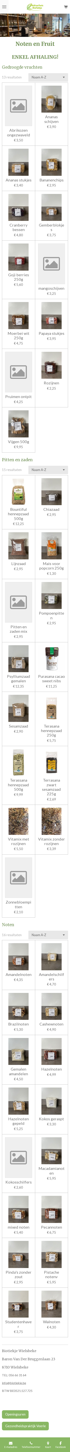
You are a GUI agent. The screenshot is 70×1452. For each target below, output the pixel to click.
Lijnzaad (18, 563)
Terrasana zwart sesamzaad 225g (51, 787)
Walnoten (51, 1322)
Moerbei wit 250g (18, 335)
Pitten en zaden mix (18, 629)
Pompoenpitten (51, 615)
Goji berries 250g (18, 277)
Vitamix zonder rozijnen (51, 841)
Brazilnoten (18, 1024)
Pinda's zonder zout (19, 1274)
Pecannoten (51, 1227)
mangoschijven (51, 288)
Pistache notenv (51, 1274)
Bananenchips (51, 180)
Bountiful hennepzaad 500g (18, 514)
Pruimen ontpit (18, 396)
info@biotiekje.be (14, 1383)
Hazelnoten (51, 1069)
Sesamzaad (18, 726)
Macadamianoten (51, 1170)
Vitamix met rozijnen (18, 841)
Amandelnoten (19, 974)
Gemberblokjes (51, 227)
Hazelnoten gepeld (18, 1121)
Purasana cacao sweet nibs (51, 678)
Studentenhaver (18, 1324)
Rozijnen (51, 383)
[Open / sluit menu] (4, 7)
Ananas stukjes (19, 180)
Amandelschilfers (51, 976)
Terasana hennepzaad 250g (51, 731)
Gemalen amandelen (18, 1071)
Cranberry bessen (18, 227)
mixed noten (18, 1227)
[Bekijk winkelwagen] (65, 7)
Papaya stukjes (51, 333)
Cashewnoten (51, 1024)
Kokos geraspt (51, 1119)
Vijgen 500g (18, 441)
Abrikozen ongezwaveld (18, 132)
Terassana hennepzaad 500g (18, 785)
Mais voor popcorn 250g (51, 565)
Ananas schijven (51, 119)
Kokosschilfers (18, 1182)
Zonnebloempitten (18, 904)
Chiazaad (51, 509)
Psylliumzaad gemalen (18, 678)
